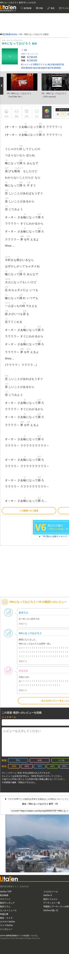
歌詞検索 (27, 8)
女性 (40, 760)
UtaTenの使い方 (50, 910)
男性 (18, 760)
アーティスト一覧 (51, 903)
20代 (27, 766)
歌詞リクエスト (50, 899)
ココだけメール (50, 891)
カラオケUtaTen (7, 921)
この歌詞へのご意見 (29, 510)
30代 (40, 766)
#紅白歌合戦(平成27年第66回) (47, 68)
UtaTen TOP (6, 891)
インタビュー (6, 929)
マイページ (5, 899)
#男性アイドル (40, 64)
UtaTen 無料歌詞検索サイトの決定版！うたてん (19, 935)
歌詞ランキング (7, 903)
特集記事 (4, 914)
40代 (52, 766)
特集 (41, 8)
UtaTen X (47, 895)
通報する (23, 624)
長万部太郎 (32, 57)
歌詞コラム (5, 906)
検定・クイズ (6, 918)
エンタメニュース (8, 910)
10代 (14, 766)
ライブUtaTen (6, 925)
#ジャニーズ (27, 64)
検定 (52, 8)
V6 (25, 50)
